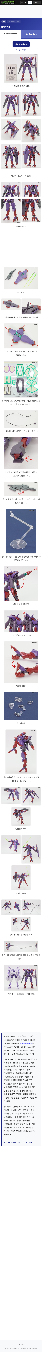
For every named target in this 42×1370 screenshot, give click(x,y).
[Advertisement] (21, 11)
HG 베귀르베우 (25, 1043)
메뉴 (36, 2)
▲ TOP (21, 1344)
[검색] (30, 2)
